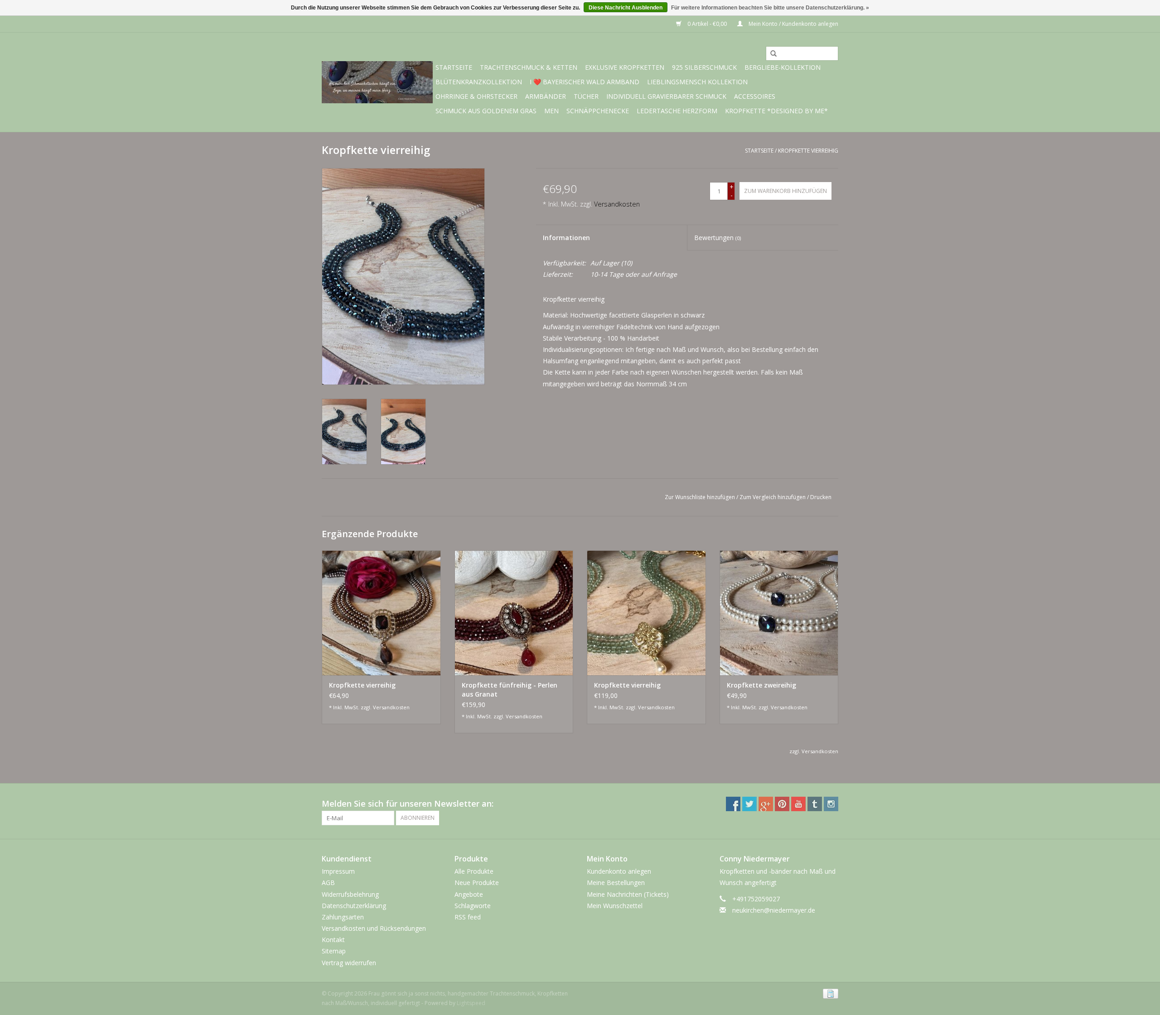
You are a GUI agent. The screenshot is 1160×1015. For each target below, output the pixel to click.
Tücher (586, 96)
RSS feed (467, 917)
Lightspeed (471, 1003)
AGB (328, 882)
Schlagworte (472, 905)
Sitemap (334, 951)
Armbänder (545, 96)
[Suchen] (770, 54)
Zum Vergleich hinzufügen (773, 497)
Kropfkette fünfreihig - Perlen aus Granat (509, 689)
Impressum (338, 871)
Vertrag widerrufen (349, 962)
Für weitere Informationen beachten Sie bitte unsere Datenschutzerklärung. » (770, 8)
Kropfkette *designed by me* (776, 110)
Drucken (820, 497)
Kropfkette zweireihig (761, 685)
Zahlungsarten (343, 917)
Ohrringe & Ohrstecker (476, 96)
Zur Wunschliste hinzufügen (700, 497)
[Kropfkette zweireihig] (779, 612)
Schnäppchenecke (597, 110)
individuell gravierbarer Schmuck (666, 96)
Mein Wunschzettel (615, 905)
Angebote (468, 894)
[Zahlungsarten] (829, 993)
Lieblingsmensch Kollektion (697, 81)
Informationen (566, 237)
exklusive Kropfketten (624, 67)
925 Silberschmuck (704, 67)
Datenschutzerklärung (354, 905)
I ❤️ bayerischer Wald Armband (584, 81)
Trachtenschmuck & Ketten (528, 67)
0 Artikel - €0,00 (707, 24)
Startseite (453, 67)
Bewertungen (717, 237)
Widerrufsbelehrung (350, 894)
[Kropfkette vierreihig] (381, 612)
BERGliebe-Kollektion (782, 67)
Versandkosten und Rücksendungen (374, 928)
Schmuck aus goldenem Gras (485, 110)
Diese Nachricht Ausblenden (625, 8)
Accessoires (754, 96)
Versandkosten (617, 204)
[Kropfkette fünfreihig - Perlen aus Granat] (514, 612)
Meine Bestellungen (616, 882)
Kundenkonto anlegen (619, 871)
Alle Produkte (473, 871)
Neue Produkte (476, 882)
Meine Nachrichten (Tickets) (628, 894)
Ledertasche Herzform (677, 110)
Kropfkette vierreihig (808, 150)
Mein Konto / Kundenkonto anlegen (792, 24)
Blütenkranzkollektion (478, 81)
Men (551, 110)
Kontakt (333, 939)
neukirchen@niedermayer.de (773, 910)
